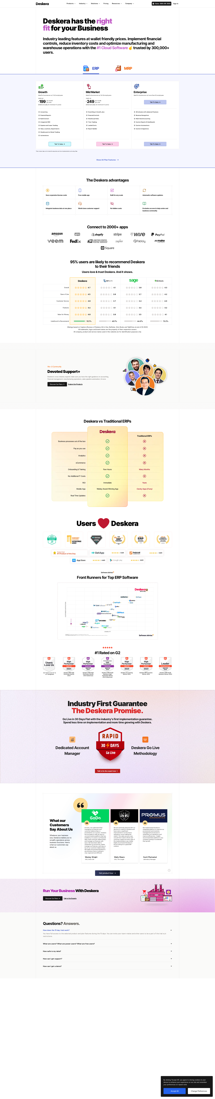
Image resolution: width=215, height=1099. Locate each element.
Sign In (175, 4)
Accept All (174, 1091)
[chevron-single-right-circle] (169, 870)
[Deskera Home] (42, 3)
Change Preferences (199, 1091)
